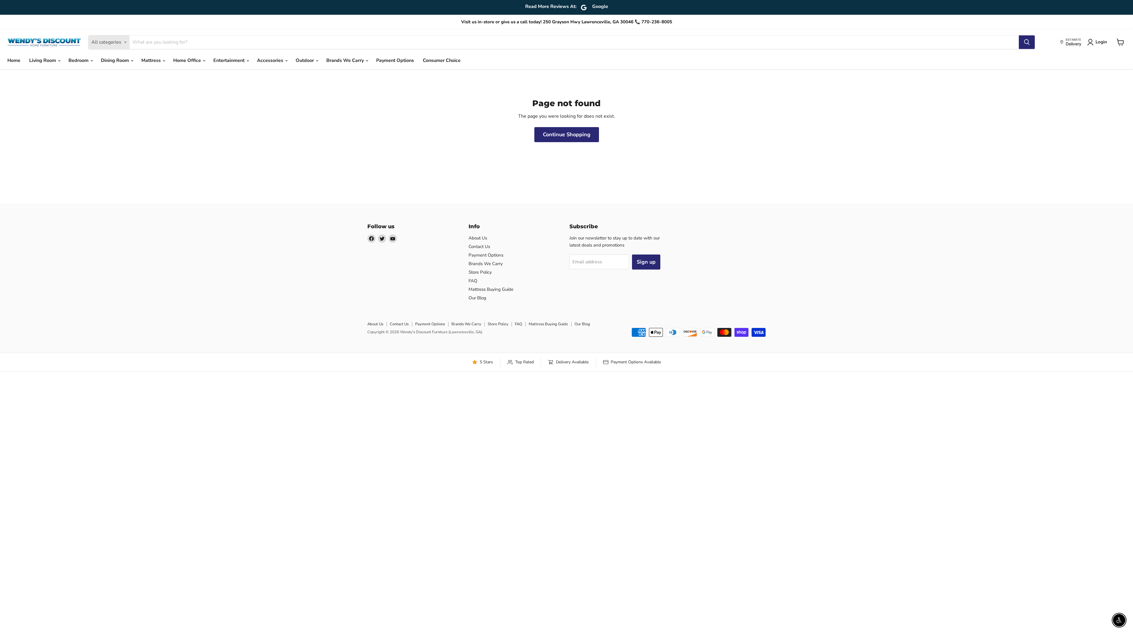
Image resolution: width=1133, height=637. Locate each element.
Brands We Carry (345, 60)
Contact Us (479, 246)
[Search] (1027, 42)
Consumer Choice (442, 60)
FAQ (473, 281)
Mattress (151, 60)
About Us (478, 238)
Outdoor (305, 60)
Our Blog (477, 298)
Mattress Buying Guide (491, 289)
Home (13, 60)
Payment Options (395, 60)
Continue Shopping (566, 134)
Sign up (646, 261)
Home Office (187, 60)
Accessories (270, 60)
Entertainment (229, 60)
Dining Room (115, 60)
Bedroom (79, 60)
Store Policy (480, 272)
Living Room (43, 60)
